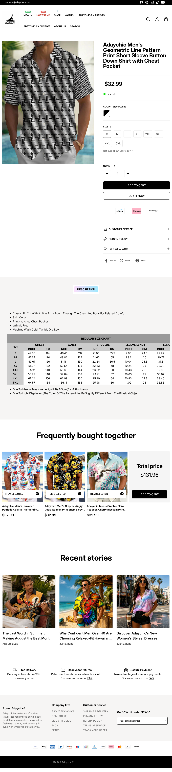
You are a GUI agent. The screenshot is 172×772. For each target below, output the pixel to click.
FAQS (55, 725)
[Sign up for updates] (164, 721)
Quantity (109, 165)
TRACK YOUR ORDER (95, 730)
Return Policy (118, 238)
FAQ (89, 678)
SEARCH (56, 730)
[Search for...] (148, 19)
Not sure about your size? (118, 150)
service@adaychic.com (17, 2)
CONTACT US (59, 716)
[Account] (157, 19)
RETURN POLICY (92, 720)
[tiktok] (157, 2)
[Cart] (166, 19)
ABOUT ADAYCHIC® (63, 711)
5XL (118, 143)
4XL (107, 143)
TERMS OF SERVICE (94, 725)
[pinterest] (146, 2)
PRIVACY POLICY (93, 716)
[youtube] (163, 2)
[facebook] (141, 2)
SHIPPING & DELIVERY (95, 711)
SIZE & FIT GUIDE (61, 720)
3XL (158, 134)
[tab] (86, 289)
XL (137, 134)
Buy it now (137, 195)
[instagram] (152, 2)
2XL (147, 134)
